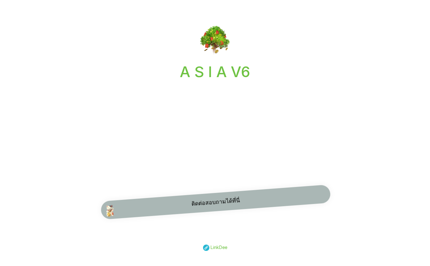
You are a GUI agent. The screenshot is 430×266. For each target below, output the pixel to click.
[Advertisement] (215, 131)
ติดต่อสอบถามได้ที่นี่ (215, 201)
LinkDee (218, 247)
